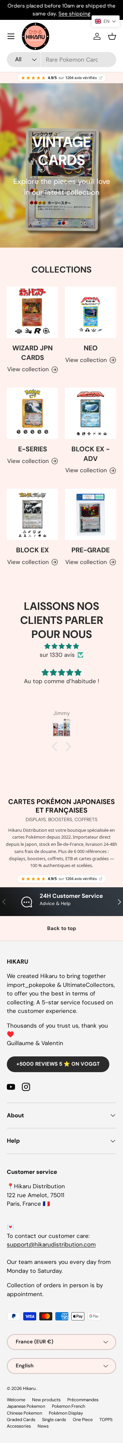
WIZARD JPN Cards (32, 352)
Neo (91, 347)
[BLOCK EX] (32, 514)
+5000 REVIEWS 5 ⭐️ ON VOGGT (58, 1064)
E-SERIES (32, 448)
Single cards (54, 1419)
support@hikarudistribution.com (51, 1244)
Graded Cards (21, 1419)
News (43, 1426)
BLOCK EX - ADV (90, 453)
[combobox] (61, 59)
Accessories (19, 1426)
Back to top (61, 928)
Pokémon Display (66, 1413)
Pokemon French (68, 1406)
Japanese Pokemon (26, 1406)
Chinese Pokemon (24, 1413)
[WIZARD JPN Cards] (32, 312)
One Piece (83, 1419)
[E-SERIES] (32, 413)
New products (46, 1400)
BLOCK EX (32, 549)
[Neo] (90, 312)
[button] (112, 36)
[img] (61, 646)
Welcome (16, 1400)
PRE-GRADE (90, 549)
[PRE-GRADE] (90, 514)
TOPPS (105, 1419)
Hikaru (30, 1388)
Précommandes (82, 1400)
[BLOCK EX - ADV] (90, 413)
